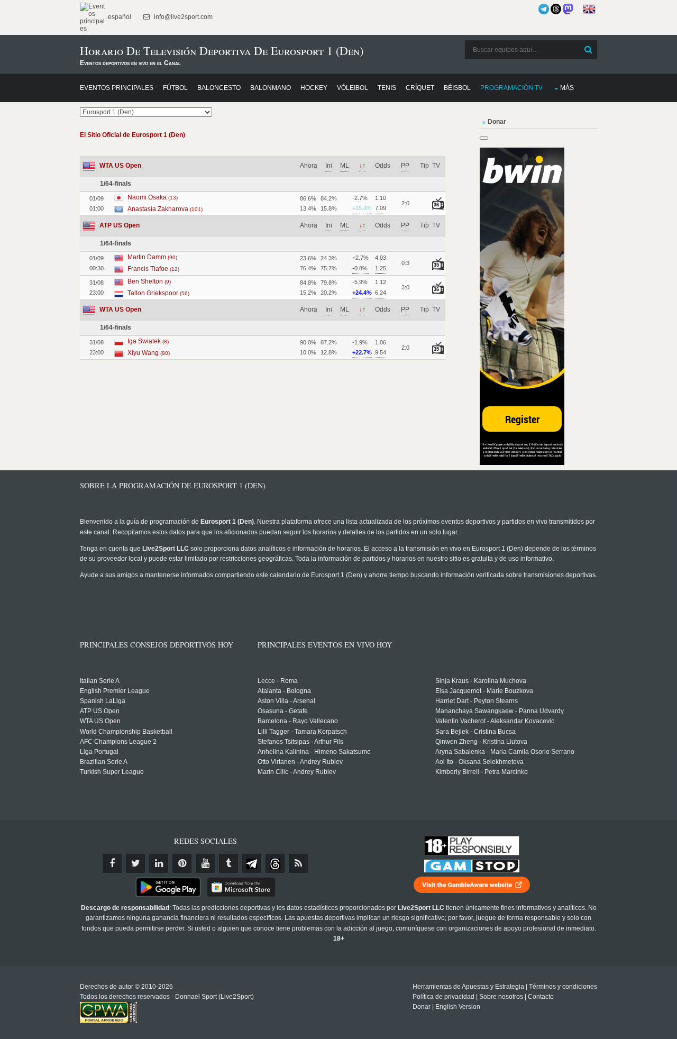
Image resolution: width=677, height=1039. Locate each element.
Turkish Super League (112, 772)
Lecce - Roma (278, 681)
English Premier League (115, 691)
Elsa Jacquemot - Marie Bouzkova (484, 691)
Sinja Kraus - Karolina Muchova (480, 681)
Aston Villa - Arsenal (286, 701)
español (118, 17)
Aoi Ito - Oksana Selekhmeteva (479, 761)
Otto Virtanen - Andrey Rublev (300, 761)
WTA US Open (120, 165)
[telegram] (251, 863)
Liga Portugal (99, 751)
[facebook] (112, 863)
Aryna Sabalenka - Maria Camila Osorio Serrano (504, 751)
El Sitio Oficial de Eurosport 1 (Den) (132, 135)
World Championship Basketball (126, 731)
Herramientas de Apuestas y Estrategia (468, 986)
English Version (457, 1006)
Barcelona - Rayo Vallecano (298, 721)
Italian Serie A (100, 681)
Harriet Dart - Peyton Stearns (476, 701)
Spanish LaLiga (102, 701)
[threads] (275, 863)
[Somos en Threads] (556, 9)
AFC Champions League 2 (118, 741)
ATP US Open (119, 225)
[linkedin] (158, 863)
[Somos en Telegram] (543, 9)
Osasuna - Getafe (283, 711)
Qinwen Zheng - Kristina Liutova (481, 741)
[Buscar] (588, 50)
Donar (422, 1006)
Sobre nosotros (501, 996)
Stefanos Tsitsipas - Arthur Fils (300, 741)
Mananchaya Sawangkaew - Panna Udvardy (499, 711)
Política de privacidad (443, 996)
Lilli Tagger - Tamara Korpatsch (302, 731)
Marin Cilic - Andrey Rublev (297, 772)
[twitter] (135, 863)
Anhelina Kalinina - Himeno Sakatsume (314, 751)
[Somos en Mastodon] (568, 9)
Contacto (541, 996)
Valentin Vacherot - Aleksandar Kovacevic (494, 721)
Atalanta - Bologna (284, 691)
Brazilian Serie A (103, 761)
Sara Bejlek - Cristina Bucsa (475, 731)
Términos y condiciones (563, 986)
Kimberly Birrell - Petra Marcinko (481, 772)
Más (567, 88)
